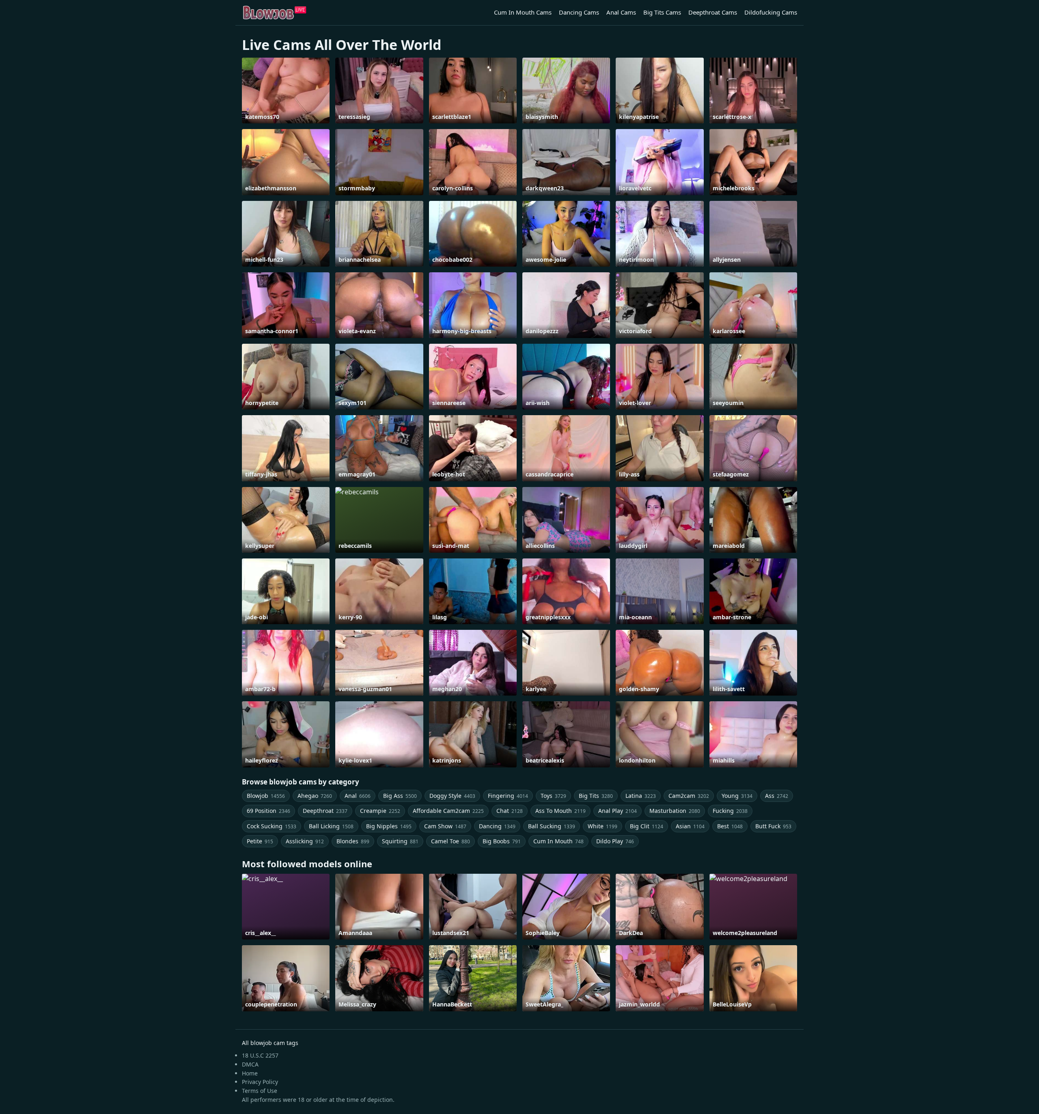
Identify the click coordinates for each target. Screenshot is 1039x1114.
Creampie (380, 810)
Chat (509, 810)
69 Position (268, 810)
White (602, 826)
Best (730, 826)
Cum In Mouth (558, 841)
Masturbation (674, 810)
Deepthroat (325, 810)
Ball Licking (331, 826)
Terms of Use (259, 1091)
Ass (776, 795)
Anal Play (617, 810)
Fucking (730, 810)
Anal (358, 795)
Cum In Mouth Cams (523, 12)
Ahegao (314, 795)
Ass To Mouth (560, 810)
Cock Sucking (271, 826)
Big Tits (596, 795)
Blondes (352, 841)
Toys (553, 795)
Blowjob (266, 795)
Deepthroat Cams (712, 12)
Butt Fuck (773, 826)
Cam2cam (688, 795)
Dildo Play (615, 841)
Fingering (508, 795)
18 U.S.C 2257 (260, 1055)
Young (737, 795)
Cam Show (445, 826)
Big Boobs (502, 841)
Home (250, 1073)
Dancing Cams (579, 12)
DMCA (250, 1064)
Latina (640, 795)
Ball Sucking (551, 826)
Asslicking (305, 841)
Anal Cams (621, 12)
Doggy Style (452, 795)
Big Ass (400, 795)
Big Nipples (389, 826)
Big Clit (646, 826)
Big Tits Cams (662, 12)
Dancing (497, 826)
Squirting (400, 841)
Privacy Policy (260, 1082)
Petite (260, 841)
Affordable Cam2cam (448, 810)
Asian (690, 826)
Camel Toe (450, 841)
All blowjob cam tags (270, 1043)
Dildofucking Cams (770, 12)
